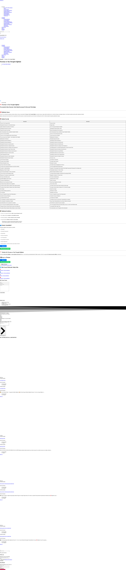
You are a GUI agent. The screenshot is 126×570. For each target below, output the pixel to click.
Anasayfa (3, 17)
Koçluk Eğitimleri (6, 11)
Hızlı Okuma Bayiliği (2, 438)
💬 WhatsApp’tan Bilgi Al (5, 248)
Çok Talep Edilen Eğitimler (8, 7)
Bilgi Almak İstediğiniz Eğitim (5, 321)
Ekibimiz (3, 56)
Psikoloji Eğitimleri (7, 14)
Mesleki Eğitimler (6, 23)
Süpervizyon (6, 15)
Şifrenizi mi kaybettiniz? (8, 559)
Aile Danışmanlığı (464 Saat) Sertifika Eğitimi (5, 536)
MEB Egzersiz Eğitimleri (8, 12)
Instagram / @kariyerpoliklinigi (5, 270)
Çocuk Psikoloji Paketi (2, 380)
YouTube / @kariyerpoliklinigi (4, 278)
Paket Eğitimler (6, 26)
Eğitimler (3, 18)
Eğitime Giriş (2, 38)
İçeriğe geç (1, 0)
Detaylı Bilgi (4, 102)
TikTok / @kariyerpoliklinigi (4, 275)
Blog (2, 28)
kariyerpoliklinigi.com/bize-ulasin (6, 265)
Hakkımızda (4, 27)
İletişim (3, 29)
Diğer (5, 8)
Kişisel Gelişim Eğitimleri (8, 10)
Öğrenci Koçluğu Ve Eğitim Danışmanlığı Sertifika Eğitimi (7, 483)
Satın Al (1, 396)
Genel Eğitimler (6, 9)
